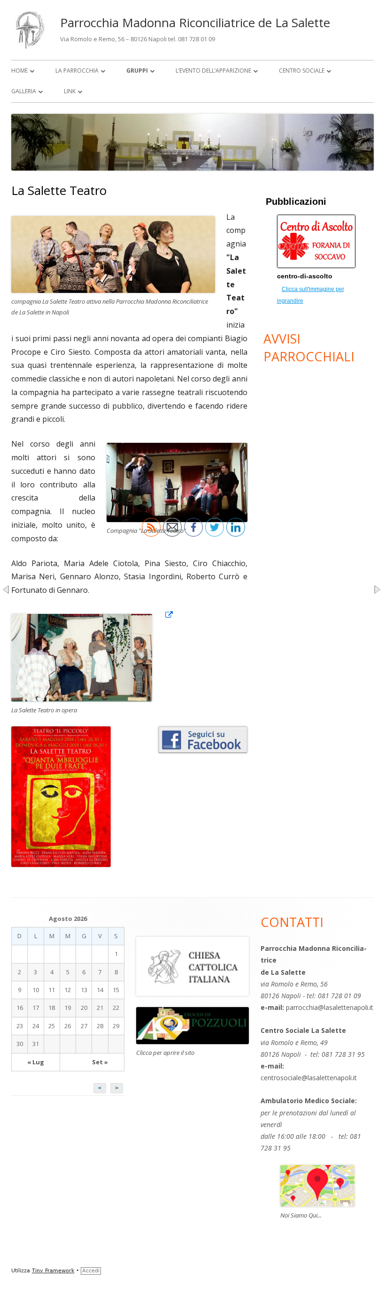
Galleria (23, 91)
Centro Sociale (301, 71)
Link (70, 91)
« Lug (35, 1062)
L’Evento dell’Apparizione (213, 71)
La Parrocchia (77, 71)
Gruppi (137, 71)
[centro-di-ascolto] (318, 265)
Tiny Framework (53, 1271)
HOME (19, 71)
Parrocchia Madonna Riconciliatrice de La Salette (195, 22)
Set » (100, 1062)
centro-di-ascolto (304, 276)
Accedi (91, 1271)
